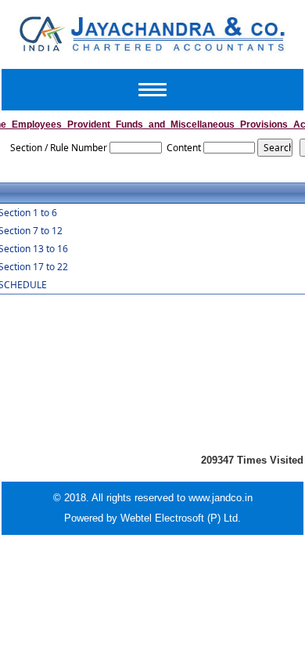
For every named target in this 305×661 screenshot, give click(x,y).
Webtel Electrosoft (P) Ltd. (180, 518)
